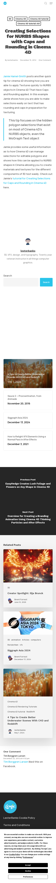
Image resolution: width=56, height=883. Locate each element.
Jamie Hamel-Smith (14, 76)
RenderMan (12, 644)
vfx (21, 644)
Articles (25, 639)
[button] (51, 3)
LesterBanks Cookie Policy (19, 817)
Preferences (28, 877)
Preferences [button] (28, 857)
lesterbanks (12, 60)
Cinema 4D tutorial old (29, 23)
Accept (28, 865)
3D (10, 19)
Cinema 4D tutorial (39, 19)
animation (16, 639)
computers (36, 639)
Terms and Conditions (16, 825)
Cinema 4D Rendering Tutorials (22, 706)
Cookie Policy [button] (14, 854)
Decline (28, 871)
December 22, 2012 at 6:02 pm (16, 758)
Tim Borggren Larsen (14, 755)
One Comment (45, 60)
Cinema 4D (20, 19)
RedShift (31, 711)
